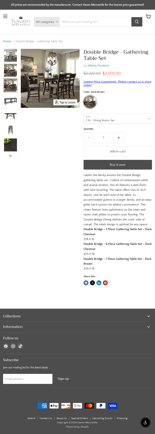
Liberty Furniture (98, 65)
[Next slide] (10, 155)
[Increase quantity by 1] (119, 137)
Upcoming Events (102, 418)
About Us (62, 418)
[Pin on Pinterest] (105, 282)
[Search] (136, 21)
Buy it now (118, 164)
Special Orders (79, 418)
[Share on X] (92, 282)
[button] (10, 55)
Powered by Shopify (77, 426)
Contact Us (46, 418)
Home (7, 41)
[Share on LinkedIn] (98, 282)
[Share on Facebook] (86, 282)
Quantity (88, 128)
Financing (122, 418)
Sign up (63, 378)
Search (31, 418)
